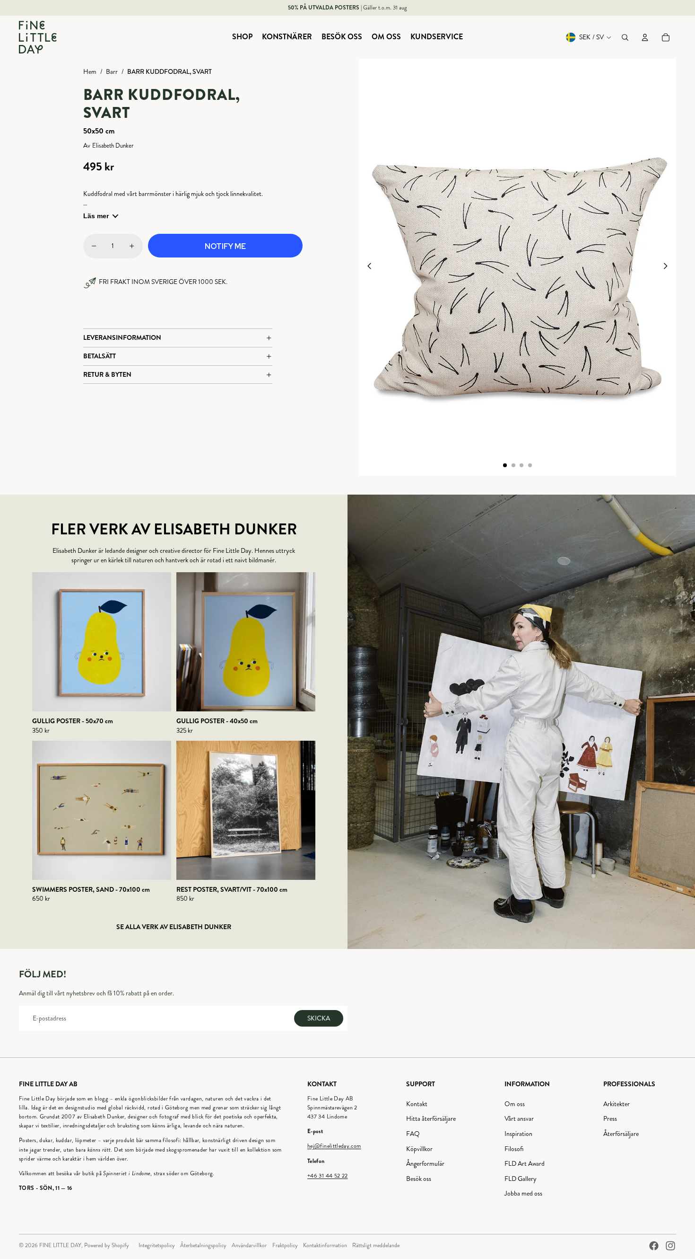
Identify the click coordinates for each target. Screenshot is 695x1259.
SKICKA (318, 1018)
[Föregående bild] (366, 267)
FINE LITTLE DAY (60, 1245)
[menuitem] (242, 37)
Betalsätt (99, 356)
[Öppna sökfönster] (625, 37)
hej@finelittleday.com (334, 1146)
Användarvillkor (249, 1245)
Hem (89, 71)
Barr (112, 71)
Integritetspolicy (157, 1245)
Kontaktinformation (325, 1245)
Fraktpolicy (285, 1245)
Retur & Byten (107, 374)
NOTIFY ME (225, 246)
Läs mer (96, 216)
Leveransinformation (122, 337)
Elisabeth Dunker (112, 146)
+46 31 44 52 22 (327, 1176)
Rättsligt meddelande (376, 1245)
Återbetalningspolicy (203, 1245)
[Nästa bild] (668, 267)
